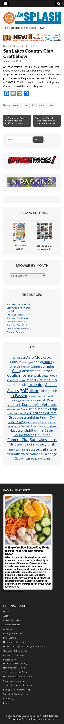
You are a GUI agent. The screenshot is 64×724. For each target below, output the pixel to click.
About (6, 615)
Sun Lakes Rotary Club (36, 444)
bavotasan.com (48, 719)
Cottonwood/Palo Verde (18, 307)
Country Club (29, 105)
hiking (34, 390)
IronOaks (11, 311)
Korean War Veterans (39, 404)
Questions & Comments (15, 650)
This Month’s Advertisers (15, 694)
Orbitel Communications (18, 328)
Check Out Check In (20, 366)
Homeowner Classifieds (15, 642)
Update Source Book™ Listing (17, 676)
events (16, 105)
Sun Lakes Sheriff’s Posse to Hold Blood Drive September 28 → (46, 121)
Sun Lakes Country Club (18, 304)
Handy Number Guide (14, 667)
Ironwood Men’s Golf (38, 396)
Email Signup (9, 637)
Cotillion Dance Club (24, 375)
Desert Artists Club (41, 379)
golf (23, 390)
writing (44, 458)
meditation (15, 413)
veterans (49, 449)
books (38, 362)
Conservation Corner (36, 371)
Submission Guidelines (14, 680)
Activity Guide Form (12, 620)
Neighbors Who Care (17, 321)
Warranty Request (15, 332)
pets (22, 417)
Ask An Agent (27, 362)
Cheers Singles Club (33, 368)
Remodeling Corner (36, 422)
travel (35, 449)
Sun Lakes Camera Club (29, 437)
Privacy (7, 702)
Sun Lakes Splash (31, 716)
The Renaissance (15, 314)
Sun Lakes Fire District (17, 318)
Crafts (50, 105)
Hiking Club (48, 391)
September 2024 (26, 46)
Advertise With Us (12, 624)
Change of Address (12, 633)
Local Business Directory (15, 663)
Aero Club (34, 357)
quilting (33, 417)
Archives (7, 629)
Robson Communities (13, 655)
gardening (35, 384)
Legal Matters (13, 409)
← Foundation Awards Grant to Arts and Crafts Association (16, 121)
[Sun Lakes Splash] (32, 16)
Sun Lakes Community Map (16, 689)
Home (6, 611)
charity (48, 361)
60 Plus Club (19, 357)
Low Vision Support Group (38, 409)
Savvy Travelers (33, 426)
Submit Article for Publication (17, 685)
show (41, 105)
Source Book (9, 659)
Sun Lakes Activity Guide (15, 672)
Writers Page (29, 458)
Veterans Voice (18, 454)
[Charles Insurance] (32, 37)
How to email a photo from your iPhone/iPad (25, 646)
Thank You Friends (18, 450)
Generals (11, 46)
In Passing (19, 395)
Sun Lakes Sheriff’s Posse (19, 325)
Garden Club (16, 384)
